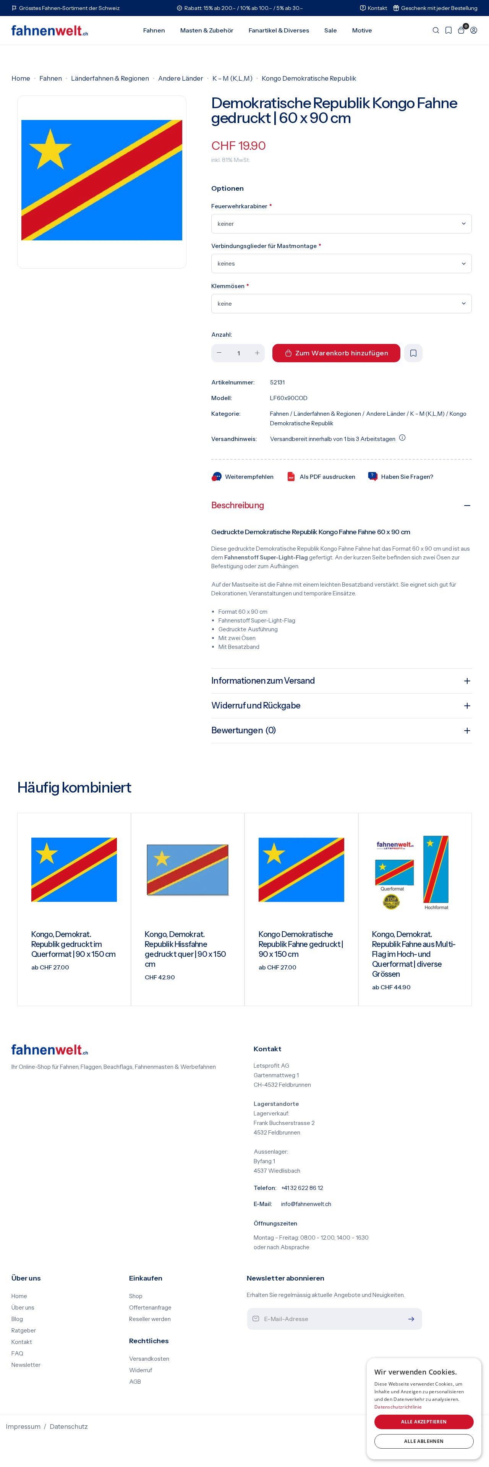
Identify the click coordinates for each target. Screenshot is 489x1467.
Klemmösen (230, 286)
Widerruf (140, 1370)
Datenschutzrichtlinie (398, 1407)
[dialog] (424, 1408)
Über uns (22, 1307)
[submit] (409, 1318)
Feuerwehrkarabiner (241, 206)
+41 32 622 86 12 (302, 1188)
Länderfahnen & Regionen (110, 78)
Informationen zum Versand (263, 681)
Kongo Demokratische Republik (309, 78)
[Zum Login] (471, 30)
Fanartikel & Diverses (279, 30)
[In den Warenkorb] (228, 994)
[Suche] (433, 30)
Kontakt (21, 1342)
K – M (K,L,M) (232, 78)
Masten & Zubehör (206, 30)
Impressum (23, 1426)
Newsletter (25, 1365)
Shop (135, 1296)
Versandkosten (149, 1358)
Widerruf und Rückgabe (255, 705)
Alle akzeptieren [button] (424, 1421)
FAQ (17, 1353)
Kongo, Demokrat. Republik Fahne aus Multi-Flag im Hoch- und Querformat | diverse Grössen (413, 954)
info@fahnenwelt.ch (306, 1204)
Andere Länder (180, 78)
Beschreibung (237, 505)
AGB (135, 1381)
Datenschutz (69, 1426)
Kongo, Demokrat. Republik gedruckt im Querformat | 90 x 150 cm (73, 944)
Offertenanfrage (150, 1307)
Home (20, 78)
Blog (17, 1319)
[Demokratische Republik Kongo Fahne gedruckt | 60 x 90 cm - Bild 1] (101, 180)
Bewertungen (243, 730)
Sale (330, 30)
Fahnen (154, 30)
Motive (362, 30)
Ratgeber (23, 1330)
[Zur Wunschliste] (446, 30)
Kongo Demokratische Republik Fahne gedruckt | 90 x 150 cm (301, 944)
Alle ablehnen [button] (424, 1441)
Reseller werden (150, 1319)
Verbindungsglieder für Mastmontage (266, 246)
